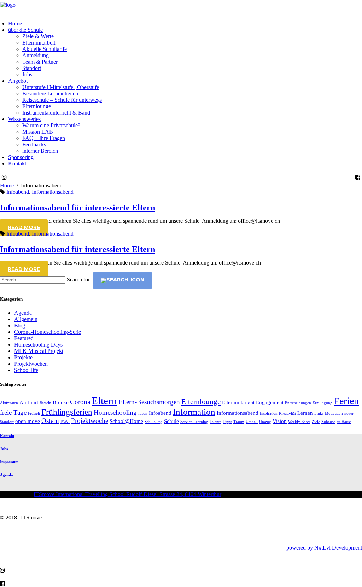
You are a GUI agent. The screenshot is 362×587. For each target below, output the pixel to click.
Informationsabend (53, 192)
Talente (215, 422)
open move (27, 421)
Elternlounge (36, 106)
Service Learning (194, 422)
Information (194, 412)
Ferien (346, 400)
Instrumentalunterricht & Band (56, 113)
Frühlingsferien (66, 412)
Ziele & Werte (38, 36)
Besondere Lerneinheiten (50, 94)
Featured (24, 338)
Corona (80, 402)
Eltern (104, 400)
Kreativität (287, 413)
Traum (238, 422)
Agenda (23, 313)
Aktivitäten (9, 403)
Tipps (227, 422)
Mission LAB (37, 132)
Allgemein (25, 319)
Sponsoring (21, 157)
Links (318, 413)
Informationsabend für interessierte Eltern (77, 207)
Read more (24, 227)
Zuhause (328, 422)
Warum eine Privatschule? (51, 125)
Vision (280, 421)
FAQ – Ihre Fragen (43, 138)
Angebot (18, 81)
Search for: (79, 280)
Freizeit (34, 413)
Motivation (334, 413)
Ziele (316, 422)
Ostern (50, 420)
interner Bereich (40, 151)
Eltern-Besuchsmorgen (149, 402)
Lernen (305, 413)
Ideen (142, 413)
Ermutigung (322, 403)
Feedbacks (34, 144)
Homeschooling (115, 412)
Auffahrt (28, 402)
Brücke (61, 402)
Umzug (265, 422)
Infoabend (17, 192)
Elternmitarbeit (38, 43)
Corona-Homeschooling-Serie (47, 332)
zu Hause (344, 422)
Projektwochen (31, 364)
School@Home (126, 421)
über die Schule (25, 30)
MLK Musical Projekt (38, 351)
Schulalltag (154, 422)
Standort (31, 68)
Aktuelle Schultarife (44, 49)
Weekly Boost (299, 422)
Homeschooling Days (38, 345)
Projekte (23, 357)
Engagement (270, 402)
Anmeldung (35, 55)
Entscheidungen (298, 403)
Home (15, 24)
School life (26, 370)
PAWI (65, 422)
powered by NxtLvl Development (324, 548)
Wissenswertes (24, 119)
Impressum (9, 462)
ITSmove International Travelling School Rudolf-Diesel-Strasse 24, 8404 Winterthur (127, 494)
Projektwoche (89, 420)
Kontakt (17, 164)
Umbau (252, 422)
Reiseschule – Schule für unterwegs (62, 100)
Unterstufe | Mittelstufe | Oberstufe (60, 87)
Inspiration (269, 413)
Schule (171, 421)
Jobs (27, 74)
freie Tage (13, 412)
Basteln (45, 403)
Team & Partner (40, 62)
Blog (19, 325)
